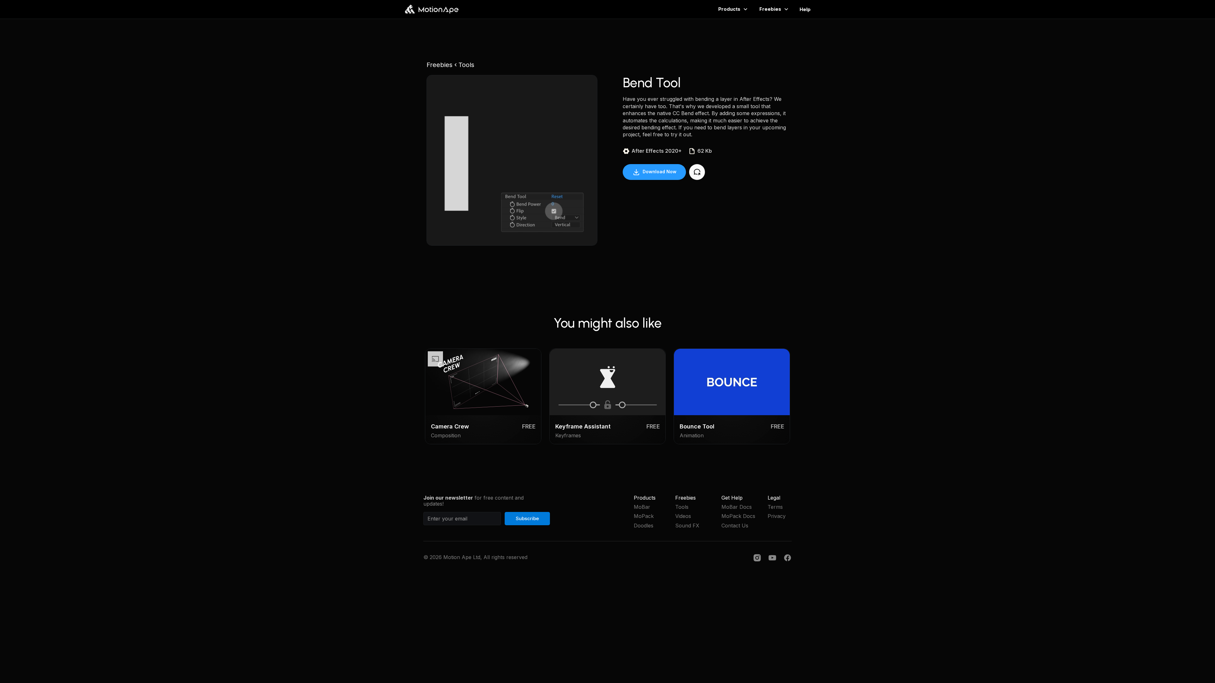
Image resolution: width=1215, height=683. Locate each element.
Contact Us (734, 526)
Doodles (643, 526)
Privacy (777, 516)
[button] (712, 9)
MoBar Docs (736, 507)
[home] (431, 9)
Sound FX (687, 526)
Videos (683, 516)
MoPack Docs (738, 516)
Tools (681, 507)
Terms (775, 507)
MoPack (644, 516)
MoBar (642, 507)
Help (805, 9)
